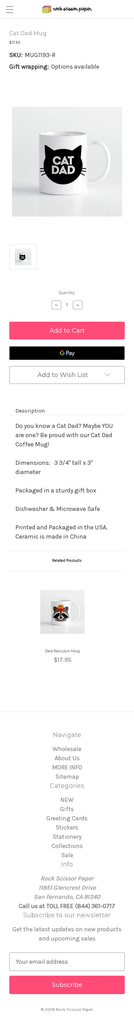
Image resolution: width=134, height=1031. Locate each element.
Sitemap (67, 776)
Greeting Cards (67, 818)
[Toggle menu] (9, 9)
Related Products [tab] (67, 560)
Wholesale (67, 749)
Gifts (67, 809)
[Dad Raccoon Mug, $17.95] (62, 612)
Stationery (67, 836)
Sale (67, 855)
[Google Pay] (67, 353)
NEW (67, 800)
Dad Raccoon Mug (62, 651)
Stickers (67, 827)
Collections (67, 846)
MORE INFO (67, 767)
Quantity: (67, 292)
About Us (67, 758)
